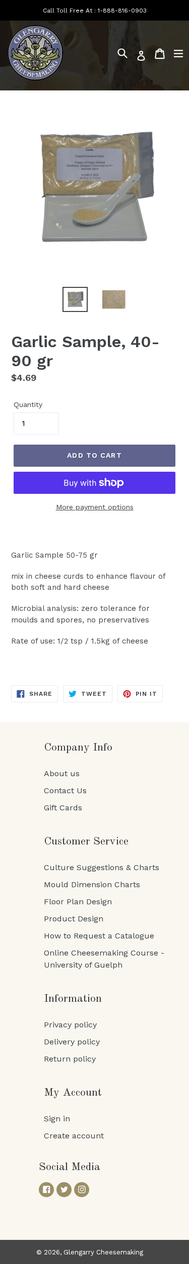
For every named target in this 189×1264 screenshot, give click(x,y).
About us (62, 773)
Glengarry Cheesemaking (103, 1252)
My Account (73, 1093)
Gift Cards (63, 807)
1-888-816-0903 (122, 10)
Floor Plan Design (78, 901)
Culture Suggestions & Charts (101, 867)
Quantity (28, 404)
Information (73, 999)
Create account (74, 1135)
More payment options (95, 507)
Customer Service (86, 841)
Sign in (57, 1118)
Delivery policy (72, 1041)
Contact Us (65, 790)
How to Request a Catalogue (99, 935)
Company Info (78, 748)
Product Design (73, 918)
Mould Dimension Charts (92, 884)
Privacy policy (70, 1024)
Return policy (70, 1059)
